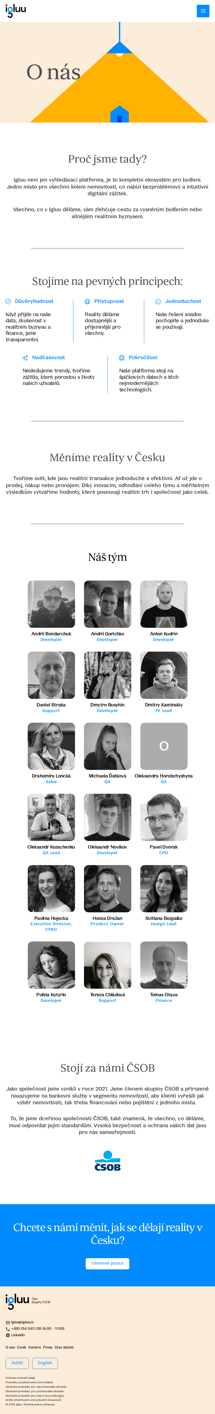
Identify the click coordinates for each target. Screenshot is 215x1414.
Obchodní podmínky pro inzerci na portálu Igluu (35, 1395)
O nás (10, 1347)
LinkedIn (18, 1335)
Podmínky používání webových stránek (29, 1382)
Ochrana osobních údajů (20, 1378)
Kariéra (35, 1347)
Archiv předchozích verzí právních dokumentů (33, 1400)
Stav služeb (64, 1347)
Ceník (21, 1347)
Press (47, 1347)
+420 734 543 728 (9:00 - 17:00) (37, 1329)
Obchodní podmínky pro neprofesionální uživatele (36, 1386)
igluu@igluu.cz (22, 1322)
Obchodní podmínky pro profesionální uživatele (35, 1391)
